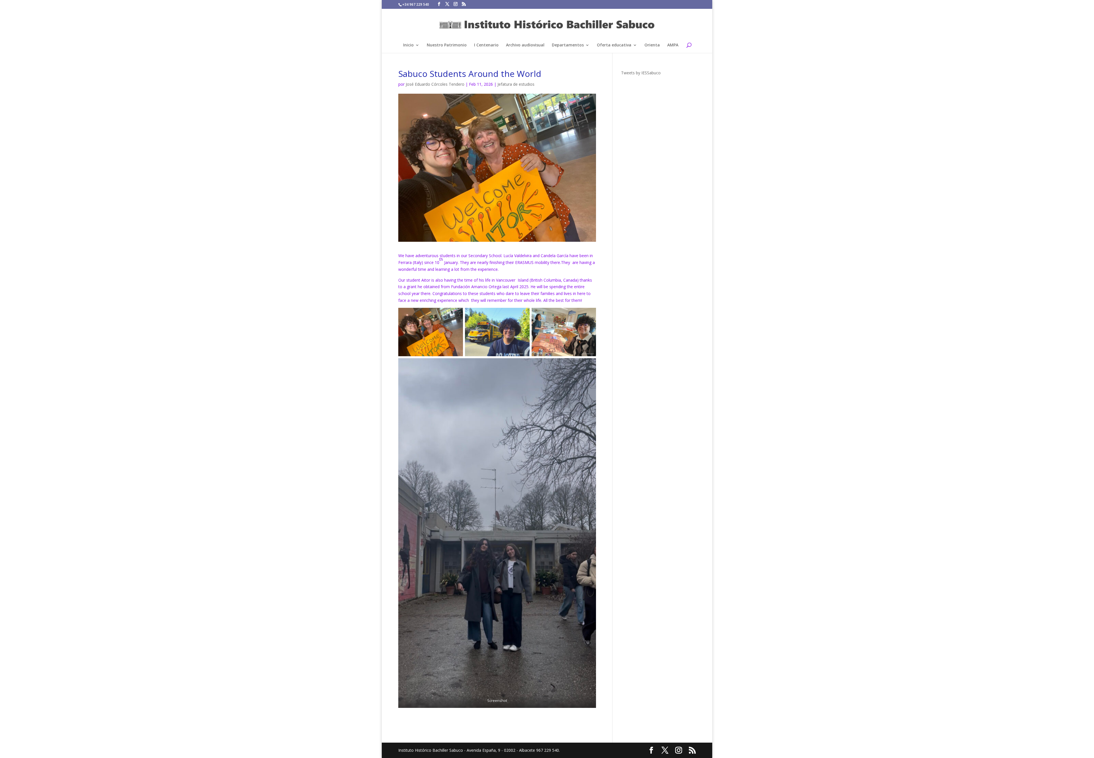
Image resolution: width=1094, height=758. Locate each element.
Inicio (408, 45)
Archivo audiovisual (525, 45)
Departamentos (568, 45)
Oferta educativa (614, 45)
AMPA (672, 45)
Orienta (652, 45)
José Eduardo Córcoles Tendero (435, 84)
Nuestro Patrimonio (447, 45)
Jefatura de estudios (515, 84)
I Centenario (486, 45)
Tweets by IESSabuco (641, 72)
